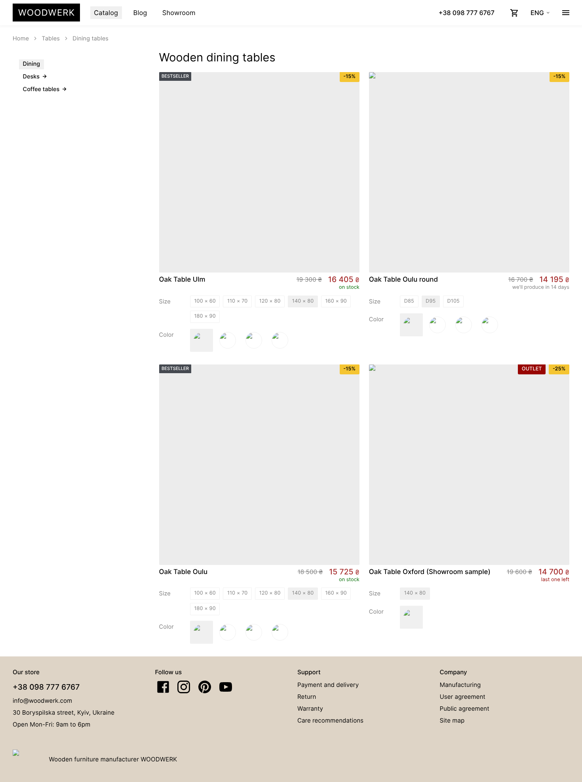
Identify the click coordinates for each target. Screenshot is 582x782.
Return (306, 696)
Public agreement (464, 708)
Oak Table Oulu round (403, 280)
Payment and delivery (328, 685)
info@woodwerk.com (42, 700)
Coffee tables (41, 89)
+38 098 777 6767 (46, 687)
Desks (31, 76)
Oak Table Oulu (183, 572)
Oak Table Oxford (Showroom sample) (430, 572)
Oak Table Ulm (182, 280)
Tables (51, 38)
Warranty (310, 708)
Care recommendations (330, 720)
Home (21, 38)
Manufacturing (460, 685)
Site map (452, 720)
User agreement (462, 696)
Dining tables (90, 38)
